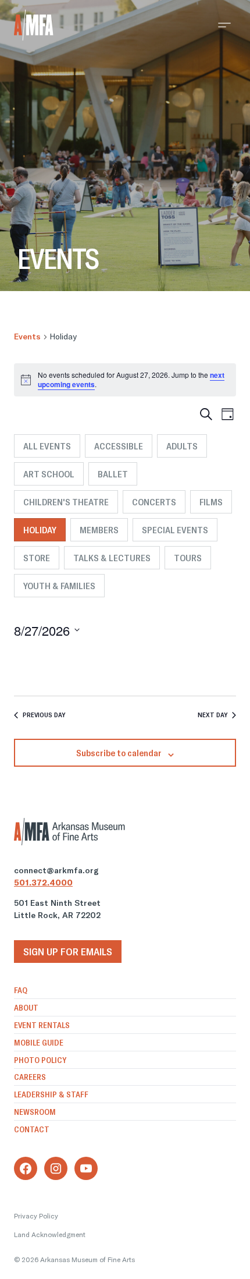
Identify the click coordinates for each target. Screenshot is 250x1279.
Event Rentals (42, 1025)
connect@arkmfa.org (56, 870)
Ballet (113, 474)
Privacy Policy (36, 1215)
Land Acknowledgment (49, 1234)
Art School (48, 474)
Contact (31, 1129)
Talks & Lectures (112, 558)
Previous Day (44, 714)
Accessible (118, 446)
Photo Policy (40, 1060)
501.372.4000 (43, 882)
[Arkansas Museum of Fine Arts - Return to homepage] (33, 25)
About (26, 1008)
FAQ (20, 990)
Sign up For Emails (67, 951)
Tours (188, 558)
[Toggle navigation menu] (224, 25)
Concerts (154, 502)
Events (27, 336)
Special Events (175, 530)
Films (211, 502)
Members (99, 530)
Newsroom (35, 1112)
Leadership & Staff (51, 1094)
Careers (30, 1077)
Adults (182, 446)
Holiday (39, 530)
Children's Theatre (66, 502)
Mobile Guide (38, 1043)
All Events (47, 446)
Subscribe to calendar (119, 753)
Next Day (212, 714)
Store (36, 558)
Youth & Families (59, 585)
